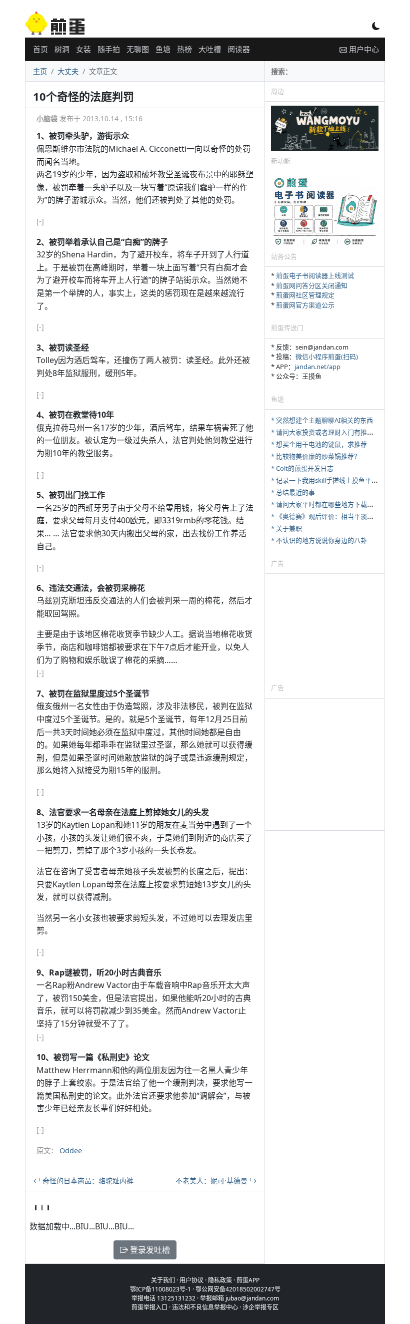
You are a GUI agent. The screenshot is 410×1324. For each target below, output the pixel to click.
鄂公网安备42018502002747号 (238, 1289)
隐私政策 (220, 1280)
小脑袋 (47, 118)
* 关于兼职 (286, 528)
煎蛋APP (248, 1280)
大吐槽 (209, 49)
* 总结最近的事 (293, 492)
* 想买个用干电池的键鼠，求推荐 (319, 444)
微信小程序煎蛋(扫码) (327, 356)
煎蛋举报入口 (150, 1307)
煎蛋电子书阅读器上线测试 (315, 275)
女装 (83, 49)
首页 (40, 49)
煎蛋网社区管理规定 (305, 294)
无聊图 (137, 49)
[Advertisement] (324, 628)
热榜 (184, 49)
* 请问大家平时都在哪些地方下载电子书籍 (332, 504)
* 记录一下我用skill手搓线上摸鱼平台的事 (331, 480)
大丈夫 (68, 71)
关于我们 (163, 1280)
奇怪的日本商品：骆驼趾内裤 (87, 1180)
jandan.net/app (317, 366)
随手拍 (109, 49)
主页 (40, 71)
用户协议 (192, 1280)
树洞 (62, 49)
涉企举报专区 (260, 1307)
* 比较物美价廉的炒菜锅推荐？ (315, 456)
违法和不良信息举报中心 (205, 1307)
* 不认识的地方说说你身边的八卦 (319, 540)
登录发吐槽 (149, 1249)
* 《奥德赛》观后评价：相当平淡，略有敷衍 (335, 516)
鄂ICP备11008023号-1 (160, 1289)
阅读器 (239, 49)
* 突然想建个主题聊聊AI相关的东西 (322, 420)
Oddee (71, 1150)
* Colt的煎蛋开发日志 (302, 468)
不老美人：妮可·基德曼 (213, 1180)
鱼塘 (163, 49)
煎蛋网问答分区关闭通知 (312, 285)
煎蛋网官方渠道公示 (305, 304)
